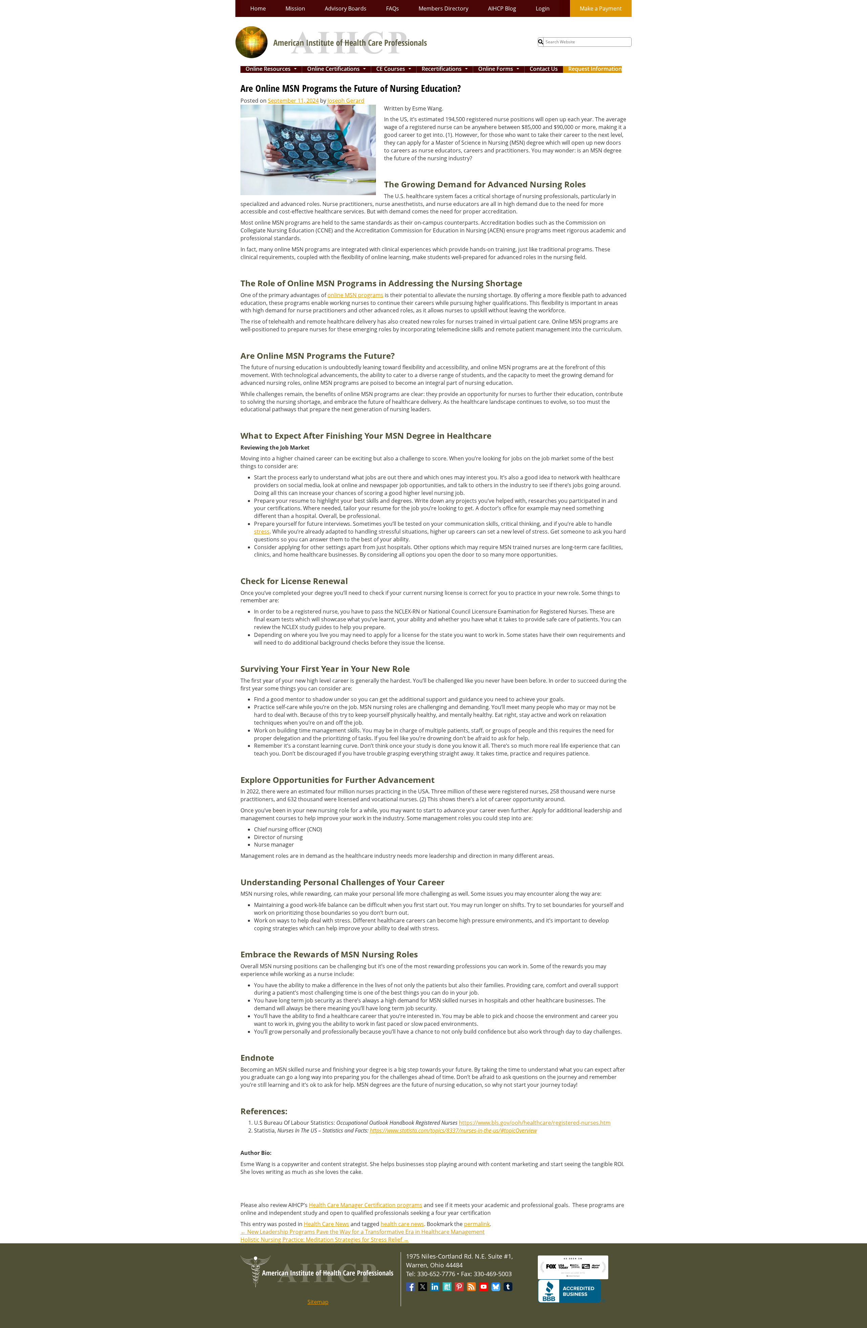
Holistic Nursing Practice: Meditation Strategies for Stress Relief (324, 1239)
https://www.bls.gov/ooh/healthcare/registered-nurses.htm (535, 1122)
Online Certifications (337, 69)
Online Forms (500, 69)
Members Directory (443, 8)
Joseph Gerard (345, 100)
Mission (295, 8)
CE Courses (395, 69)
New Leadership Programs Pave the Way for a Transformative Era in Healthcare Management (362, 1232)
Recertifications (446, 69)
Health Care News (326, 1224)
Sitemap (318, 1302)
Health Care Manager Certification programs (365, 1205)
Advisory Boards (345, 8)
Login (543, 8)
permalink (477, 1224)
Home (258, 8)
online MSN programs (355, 295)
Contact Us (544, 69)
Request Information (595, 69)
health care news (402, 1224)
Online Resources (272, 69)
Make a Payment (601, 8)
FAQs (392, 8)
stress (262, 531)
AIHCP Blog (502, 8)
